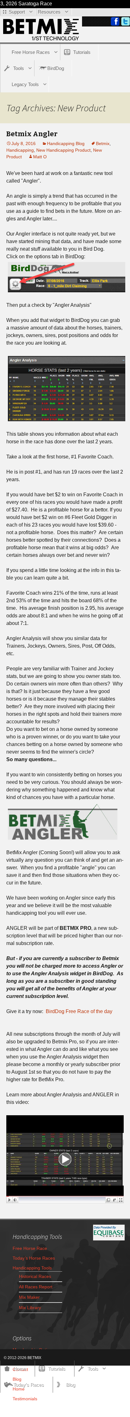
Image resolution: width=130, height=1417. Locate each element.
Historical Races (35, 1276)
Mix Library (30, 1307)
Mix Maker (29, 1297)
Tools (18, 68)
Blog (70, 1384)
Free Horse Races (31, 52)
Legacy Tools (25, 84)
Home (19, 1368)
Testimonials (25, 1398)
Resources (49, 12)
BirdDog (55, 68)
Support (17, 12)
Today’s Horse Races (34, 1258)
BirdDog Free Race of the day (79, 1011)
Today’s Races (28, 1384)
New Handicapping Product (63, 150)
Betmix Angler (31, 134)
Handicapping (20, 150)
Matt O (40, 156)
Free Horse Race (30, 1248)
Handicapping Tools (32, 1267)
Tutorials (82, 52)
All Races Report (35, 1286)
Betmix (102, 143)
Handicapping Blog (66, 143)
